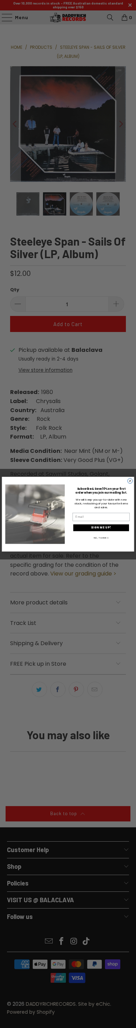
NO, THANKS (101, 537)
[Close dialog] (130, 481)
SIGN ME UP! (101, 528)
